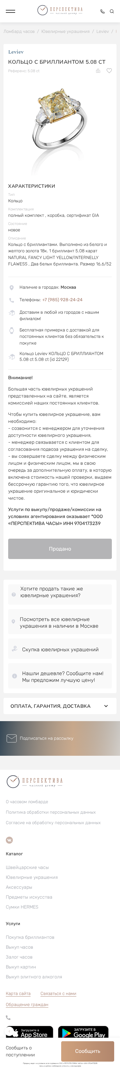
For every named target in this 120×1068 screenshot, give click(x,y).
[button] (10, 11)
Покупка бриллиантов (30, 937)
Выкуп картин (21, 967)
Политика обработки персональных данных (51, 812)
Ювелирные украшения (32, 877)
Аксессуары (19, 887)
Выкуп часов (19, 947)
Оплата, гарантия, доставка (50, 706)
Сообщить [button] (87, 1051)
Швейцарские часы (27, 867)
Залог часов (19, 957)
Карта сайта (18, 993)
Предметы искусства (29, 897)
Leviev (16, 52)
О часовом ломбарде (27, 801)
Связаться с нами (58, 993)
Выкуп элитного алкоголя (34, 977)
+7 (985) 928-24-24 (62, 299)
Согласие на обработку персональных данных (53, 822)
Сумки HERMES (22, 907)
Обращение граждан (27, 1004)
